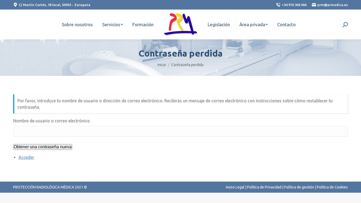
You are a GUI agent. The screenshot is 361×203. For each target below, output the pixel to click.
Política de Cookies (332, 187)
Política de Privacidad (264, 187)
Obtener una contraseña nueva (43, 147)
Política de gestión (299, 187)
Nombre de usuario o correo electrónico (51, 120)
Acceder (26, 157)
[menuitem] (77, 24)
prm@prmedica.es (332, 5)
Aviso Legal (235, 187)
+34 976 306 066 (294, 5)
